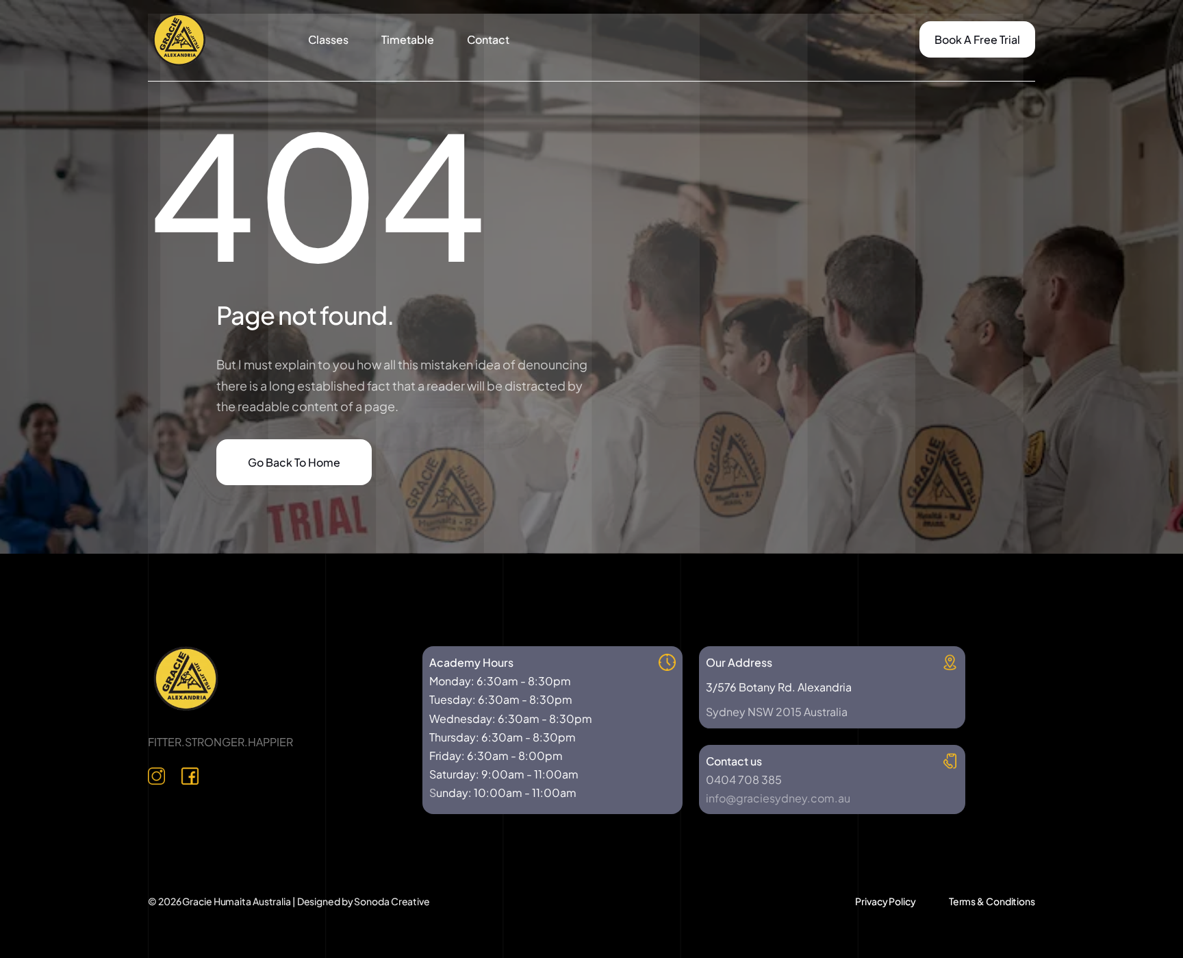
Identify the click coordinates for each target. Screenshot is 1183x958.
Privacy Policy (885, 901)
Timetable (407, 39)
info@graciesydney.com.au (778, 798)
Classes (328, 39)
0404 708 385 (744, 779)
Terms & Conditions (992, 901)
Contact (488, 39)
